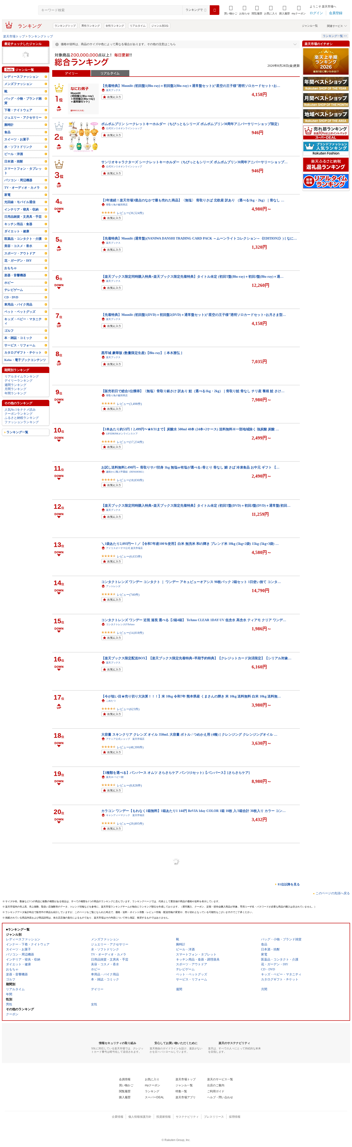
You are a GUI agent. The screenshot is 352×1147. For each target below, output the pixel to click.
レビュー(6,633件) (129, 556)
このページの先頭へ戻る (333, 893)
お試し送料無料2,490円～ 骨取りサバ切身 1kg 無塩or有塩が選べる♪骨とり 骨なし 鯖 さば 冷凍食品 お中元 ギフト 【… (190, 467)
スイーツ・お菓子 (16, 139)
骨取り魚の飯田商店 (117, 204)
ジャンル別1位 (160, 25)
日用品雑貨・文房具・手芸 (23, 216)
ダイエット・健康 (16, 231)
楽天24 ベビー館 (115, 777)
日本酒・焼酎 (13, 161)
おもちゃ (10, 268)
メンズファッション (18, 84)
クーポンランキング (19, 413)
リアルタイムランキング (22, 376)
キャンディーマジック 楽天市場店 (125, 815)
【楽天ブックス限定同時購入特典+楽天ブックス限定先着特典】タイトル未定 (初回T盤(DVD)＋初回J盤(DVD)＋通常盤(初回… (195, 505)
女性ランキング (115, 25)
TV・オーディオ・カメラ (22, 187)
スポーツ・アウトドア (19, 253)
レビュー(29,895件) (130, 823)
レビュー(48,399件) (130, 747)
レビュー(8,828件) (129, 785)
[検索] (214, 10)
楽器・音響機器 (15, 275)
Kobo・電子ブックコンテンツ (25, 360)
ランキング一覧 (17, 432)
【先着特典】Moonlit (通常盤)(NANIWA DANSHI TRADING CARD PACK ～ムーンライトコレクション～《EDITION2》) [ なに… (199, 238)
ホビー (9, 282)
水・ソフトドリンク (18, 147)
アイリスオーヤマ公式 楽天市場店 (124, 548)
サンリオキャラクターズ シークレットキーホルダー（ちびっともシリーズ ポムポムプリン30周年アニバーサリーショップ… (194, 162)
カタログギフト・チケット (23, 352)
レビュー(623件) (128, 709)
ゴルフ (9, 330)
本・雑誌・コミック (18, 338)
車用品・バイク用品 (18, 304)
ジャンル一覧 (310, 25)
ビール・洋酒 (13, 154)
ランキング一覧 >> (335, 36)
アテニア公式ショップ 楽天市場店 (125, 739)
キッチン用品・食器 (18, 224)
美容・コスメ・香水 (18, 246)
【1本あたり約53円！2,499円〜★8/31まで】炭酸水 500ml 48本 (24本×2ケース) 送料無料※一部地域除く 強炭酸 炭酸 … (190, 429)
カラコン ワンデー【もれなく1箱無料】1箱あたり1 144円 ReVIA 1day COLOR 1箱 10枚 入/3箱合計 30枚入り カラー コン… (193, 811)
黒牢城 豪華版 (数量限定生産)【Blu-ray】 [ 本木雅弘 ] (141, 353)
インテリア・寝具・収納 (21, 209)
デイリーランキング (19, 380)
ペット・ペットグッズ (19, 311)
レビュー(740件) (128, 594)
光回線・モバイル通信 (19, 202)
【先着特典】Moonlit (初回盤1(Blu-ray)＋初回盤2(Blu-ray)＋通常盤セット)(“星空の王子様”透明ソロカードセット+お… (190, 86)
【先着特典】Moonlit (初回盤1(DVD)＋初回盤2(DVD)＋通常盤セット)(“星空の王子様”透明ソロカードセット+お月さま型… (193, 315)
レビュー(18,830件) (130, 480)
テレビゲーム (13, 290)
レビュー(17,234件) (130, 442)
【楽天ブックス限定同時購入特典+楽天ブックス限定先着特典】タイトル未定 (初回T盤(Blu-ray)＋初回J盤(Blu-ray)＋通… (192, 276)
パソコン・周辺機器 (18, 180)
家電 (7, 195)
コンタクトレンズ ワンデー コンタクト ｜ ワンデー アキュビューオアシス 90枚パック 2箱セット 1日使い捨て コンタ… (191, 582)
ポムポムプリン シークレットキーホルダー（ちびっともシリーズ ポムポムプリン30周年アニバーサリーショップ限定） (191, 124)
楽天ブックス (113, 90)
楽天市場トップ (14, 36)
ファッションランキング (22, 422)
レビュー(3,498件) (129, 404)
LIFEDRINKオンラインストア (122, 433)
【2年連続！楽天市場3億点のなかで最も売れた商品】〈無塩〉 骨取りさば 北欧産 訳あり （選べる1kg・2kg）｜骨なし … (192, 200)
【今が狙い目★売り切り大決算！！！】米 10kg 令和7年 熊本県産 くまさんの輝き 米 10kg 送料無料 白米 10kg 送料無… (191, 696)
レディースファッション (21, 76)
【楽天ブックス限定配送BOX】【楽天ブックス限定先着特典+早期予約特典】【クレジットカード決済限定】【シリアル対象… (196, 658)
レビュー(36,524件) (130, 213)
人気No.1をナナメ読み (20, 409)
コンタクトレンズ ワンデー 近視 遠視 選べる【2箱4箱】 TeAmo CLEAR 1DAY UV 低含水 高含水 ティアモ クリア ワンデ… (193, 620)
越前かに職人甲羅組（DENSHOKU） (125, 471)
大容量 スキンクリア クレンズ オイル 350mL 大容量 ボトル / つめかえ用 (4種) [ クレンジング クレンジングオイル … (189, 734)
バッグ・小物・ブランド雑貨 (23, 100)
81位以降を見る (289, 884)
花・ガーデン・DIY (18, 260)
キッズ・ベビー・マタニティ (23, 321)
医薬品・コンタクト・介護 (23, 238)
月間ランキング (15, 389)
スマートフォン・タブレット (23, 170)
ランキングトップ (65, 25)
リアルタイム (138, 25)
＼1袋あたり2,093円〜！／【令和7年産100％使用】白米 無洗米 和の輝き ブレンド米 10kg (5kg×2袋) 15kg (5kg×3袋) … (190, 544)
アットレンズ (113, 586)
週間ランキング (15, 385)
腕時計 (9, 124)
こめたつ (111, 700)
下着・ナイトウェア (18, 110)
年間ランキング (15, 393)
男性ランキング (90, 25)
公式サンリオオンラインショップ (124, 128)
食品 (7, 132)
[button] (244, 10)
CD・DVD (11, 297)
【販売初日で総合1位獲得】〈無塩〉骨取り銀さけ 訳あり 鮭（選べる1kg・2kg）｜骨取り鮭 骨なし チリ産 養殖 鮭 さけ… (192, 391)
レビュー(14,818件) (130, 633)
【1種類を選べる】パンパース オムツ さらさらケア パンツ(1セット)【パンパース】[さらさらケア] (175, 773)
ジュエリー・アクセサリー (23, 117)
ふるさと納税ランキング (22, 418)
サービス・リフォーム (19, 345)
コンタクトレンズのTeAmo (120, 624)
